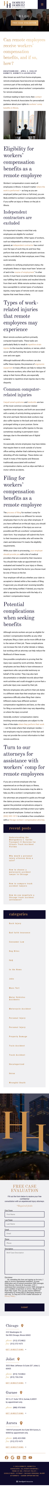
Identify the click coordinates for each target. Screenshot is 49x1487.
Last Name (9, 1220)
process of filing (14, 512)
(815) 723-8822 (19, 1374)
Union (12, 1073)
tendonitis (32, 402)
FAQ (11, 960)
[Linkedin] (24, 1457)
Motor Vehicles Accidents (17, 998)
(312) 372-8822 (19, 1341)
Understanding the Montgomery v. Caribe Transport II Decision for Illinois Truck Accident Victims (22, 842)
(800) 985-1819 (10, 816)
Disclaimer (8, 1277)
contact (38, 97)
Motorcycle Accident (20, 1009)
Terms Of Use (17, 1471)
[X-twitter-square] (18, 1457)
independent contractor (23, 245)
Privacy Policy (10, 1296)
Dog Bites (14, 951)
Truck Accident (17, 1055)
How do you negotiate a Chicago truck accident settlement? (22, 897)
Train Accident (17, 1046)
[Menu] (42, 4)
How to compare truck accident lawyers (21, 885)
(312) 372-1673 (16, 1344)
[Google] (12, 1457)
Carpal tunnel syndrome (13, 402)
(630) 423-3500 (19, 1438)
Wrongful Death (17, 1083)
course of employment (24, 272)
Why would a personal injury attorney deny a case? (21, 858)
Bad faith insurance (19, 933)
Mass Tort (14, 988)
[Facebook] (6, 1457)
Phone (7, 1239)
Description (9, 1249)
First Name (9, 1210)
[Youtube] (30, 1457)
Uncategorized (16, 1064)
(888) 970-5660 (19, 1407)
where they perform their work (31, 724)
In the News (15, 969)
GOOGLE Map (9, 1473)
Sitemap (19, 1473)
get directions (15, 1350)
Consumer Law (16, 942)
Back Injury (15, 923)
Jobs (11, 979)
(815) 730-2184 (16, 1377)
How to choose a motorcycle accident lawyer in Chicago (20, 872)
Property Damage (18, 1036)
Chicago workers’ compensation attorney (26, 820)
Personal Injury (17, 1018)
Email (7, 1230)
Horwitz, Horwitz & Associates (19, 73)
